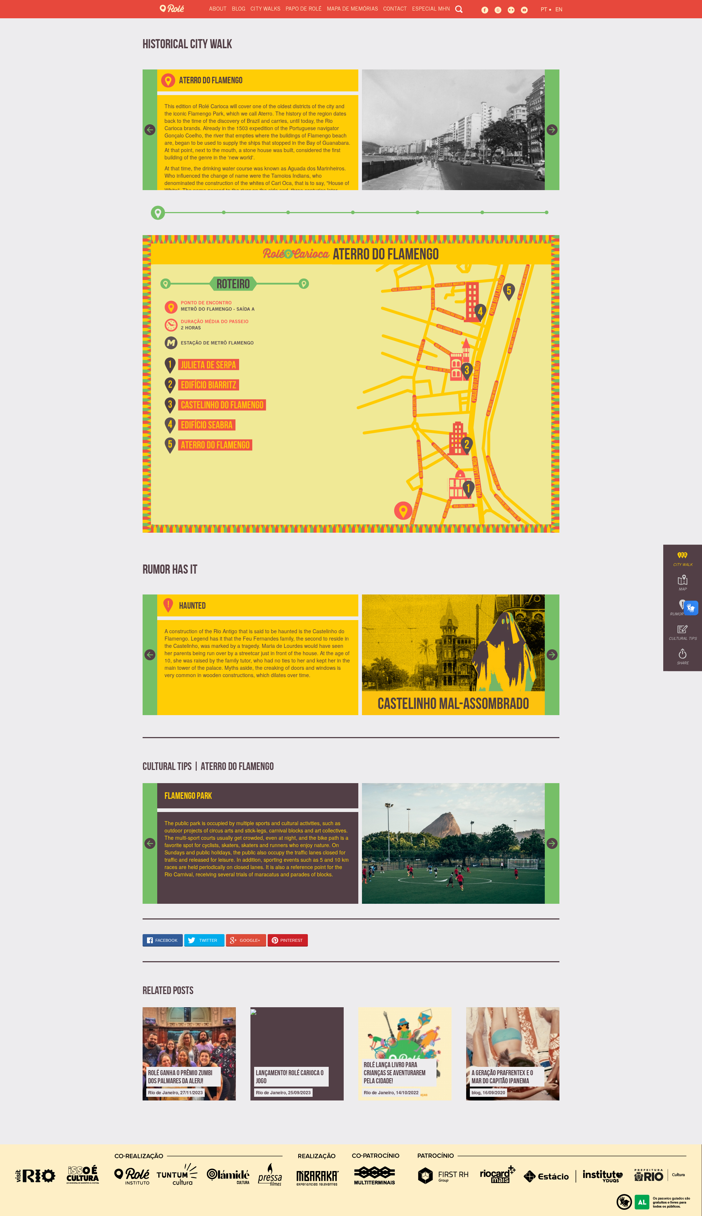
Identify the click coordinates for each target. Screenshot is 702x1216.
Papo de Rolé (304, 9)
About (218, 9)
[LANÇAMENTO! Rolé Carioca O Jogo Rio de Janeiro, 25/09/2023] (297, 1011)
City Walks (265, 9)
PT (546, 8)
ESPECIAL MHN (431, 9)
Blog (238, 9)
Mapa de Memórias (352, 9)
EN (558, 9)
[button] (150, 129)
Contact (395, 9)
